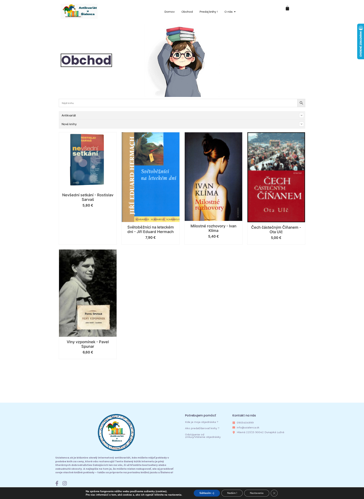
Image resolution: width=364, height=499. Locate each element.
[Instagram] (64, 483)
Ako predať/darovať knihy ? (202, 428)
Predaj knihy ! (209, 12)
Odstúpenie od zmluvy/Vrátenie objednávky (203, 435)
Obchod (187, 12)
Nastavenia (257, 493)
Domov (170, 12)
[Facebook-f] (56, 483)
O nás (228, 12)
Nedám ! (232, 493)
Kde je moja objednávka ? (201, 421)
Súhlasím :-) (206, 493)
